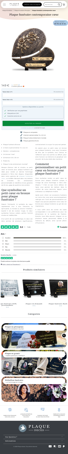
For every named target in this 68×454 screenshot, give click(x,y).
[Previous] (2, 291)
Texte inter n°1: (7, 91)
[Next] (65, 291)
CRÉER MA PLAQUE (32, 4)
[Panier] (64, 4)
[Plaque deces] (14, 4)
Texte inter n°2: (8, 99)
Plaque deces (21, 446)
